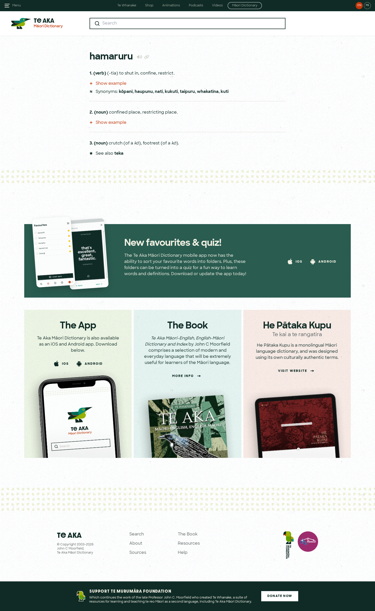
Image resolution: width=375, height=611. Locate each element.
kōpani (126, 92)
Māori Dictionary (244, 5)
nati (159, 92)
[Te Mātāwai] (308, 546)
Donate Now (279, 596)
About (135, 544)
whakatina (208, 92)
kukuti (171, 92)
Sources (137, 553)
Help (183, 553)
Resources (189, 544)
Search (136, 534)
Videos (217, 5)
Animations (171, 5)
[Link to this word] (146, 57)
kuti (225, 92)
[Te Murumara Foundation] (288, 546)
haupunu (144, 92)
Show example (111, 84)
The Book (187, 534)
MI (367, 5)
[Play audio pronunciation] (139, 57)
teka (118, 154)
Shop (149, 5)
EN (359, 5)
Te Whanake (126, 5)
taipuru (187, 92)
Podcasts (196, 5)
